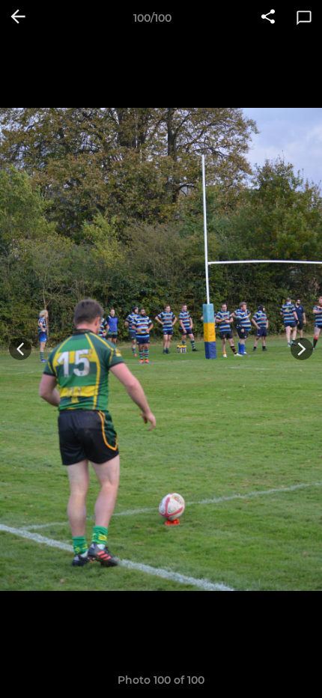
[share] (268, 17)
